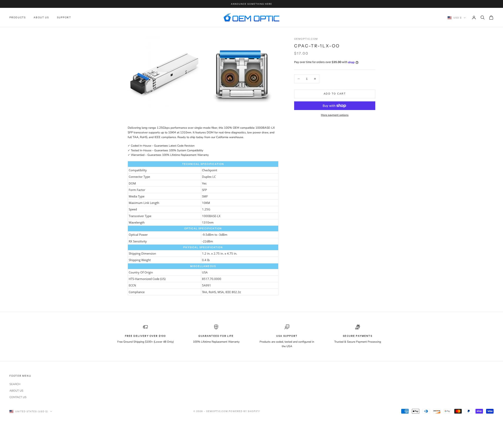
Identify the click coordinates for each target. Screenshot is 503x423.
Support (64, 17)
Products (17, 17)
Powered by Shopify (244, 411)
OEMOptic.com (306, 38)
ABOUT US (16, 391)
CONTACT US (18, 397)
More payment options (335, 115)
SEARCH (14, 384)
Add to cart (335, 93)
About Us (41, 17)
